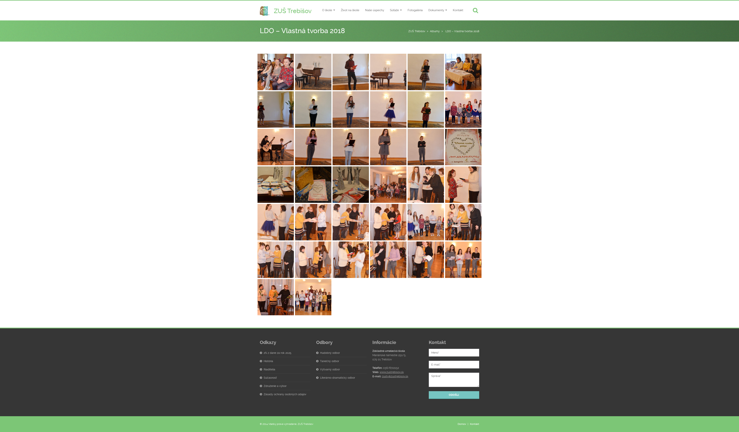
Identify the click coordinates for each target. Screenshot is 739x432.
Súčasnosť (270, 377)
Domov (462, 424)
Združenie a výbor (275, 386)
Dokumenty (436, 10)
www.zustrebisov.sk (392, 372)
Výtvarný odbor (330, 369)
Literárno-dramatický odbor (337, 377)
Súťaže (394, 10)
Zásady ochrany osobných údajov (285, 394)
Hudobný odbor (330, 352)
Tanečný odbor (329, 361)
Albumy (435, 31)
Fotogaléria (415, 10)
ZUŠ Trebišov (416, 31)
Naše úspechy (374, 10)
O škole (327, 10)
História (268, 361)
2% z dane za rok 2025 (277, 352)
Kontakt (458, 10)
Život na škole (350, 10)
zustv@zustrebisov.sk (395, 376)
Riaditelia (269, 369)
